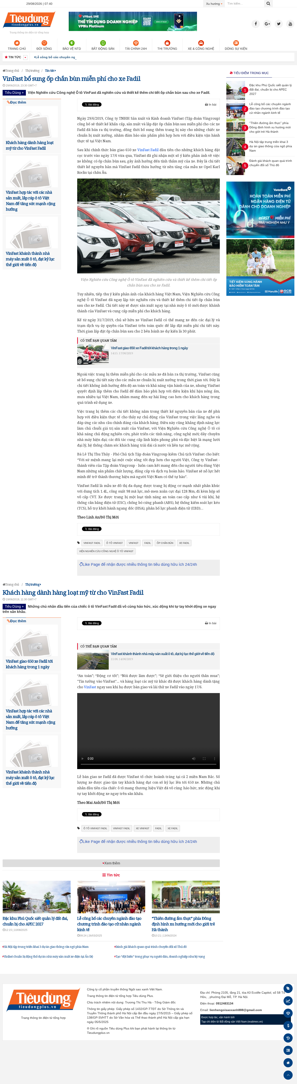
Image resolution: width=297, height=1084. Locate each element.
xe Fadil (184, 543)
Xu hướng (215, 3)
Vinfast (133, 543)
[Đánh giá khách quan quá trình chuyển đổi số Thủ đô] (235, 174)
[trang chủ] (29, 29)
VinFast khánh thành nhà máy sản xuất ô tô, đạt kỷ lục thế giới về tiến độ (30, 259)
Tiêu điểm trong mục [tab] (251, 73)
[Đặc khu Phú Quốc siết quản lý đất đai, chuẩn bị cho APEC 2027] (235, 98)
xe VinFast (142, 828)
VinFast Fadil (148, 149)
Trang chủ (17, 48)
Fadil (147, 543)
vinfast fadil (91, 543)
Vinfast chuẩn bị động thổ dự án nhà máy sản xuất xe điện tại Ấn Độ (48, 956)
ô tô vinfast (114, 543)
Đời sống (44, 48)
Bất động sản (103, 48)
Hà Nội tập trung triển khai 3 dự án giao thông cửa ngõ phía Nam (45, 947)
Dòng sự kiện (236, 48)
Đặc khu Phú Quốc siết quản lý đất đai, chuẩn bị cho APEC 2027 (270, 89)
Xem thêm (112, 863)
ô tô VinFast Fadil (95, 828)
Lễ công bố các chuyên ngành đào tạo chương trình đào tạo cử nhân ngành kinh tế (98, 57)
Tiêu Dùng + (14, 92)
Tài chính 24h (136, 48)
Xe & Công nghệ (201, 48)
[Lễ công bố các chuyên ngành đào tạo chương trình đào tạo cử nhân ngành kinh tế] (235, 117)
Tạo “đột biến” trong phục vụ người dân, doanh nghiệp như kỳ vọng (160, 956)
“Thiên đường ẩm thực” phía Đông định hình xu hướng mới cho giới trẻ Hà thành (183, 924)
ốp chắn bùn (165, 543)
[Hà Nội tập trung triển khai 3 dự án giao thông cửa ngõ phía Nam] (235, 155)
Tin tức (113, 875)
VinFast (90, 687)
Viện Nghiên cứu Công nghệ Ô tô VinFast (106, 551)
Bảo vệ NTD (72, 48)
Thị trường (167, 48)
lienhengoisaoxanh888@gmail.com (236, 1010)
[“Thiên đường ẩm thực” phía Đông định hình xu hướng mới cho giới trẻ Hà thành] (235, 136)
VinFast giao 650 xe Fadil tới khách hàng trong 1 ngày (149, 348)
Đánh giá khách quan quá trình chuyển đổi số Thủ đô (151, 947)
